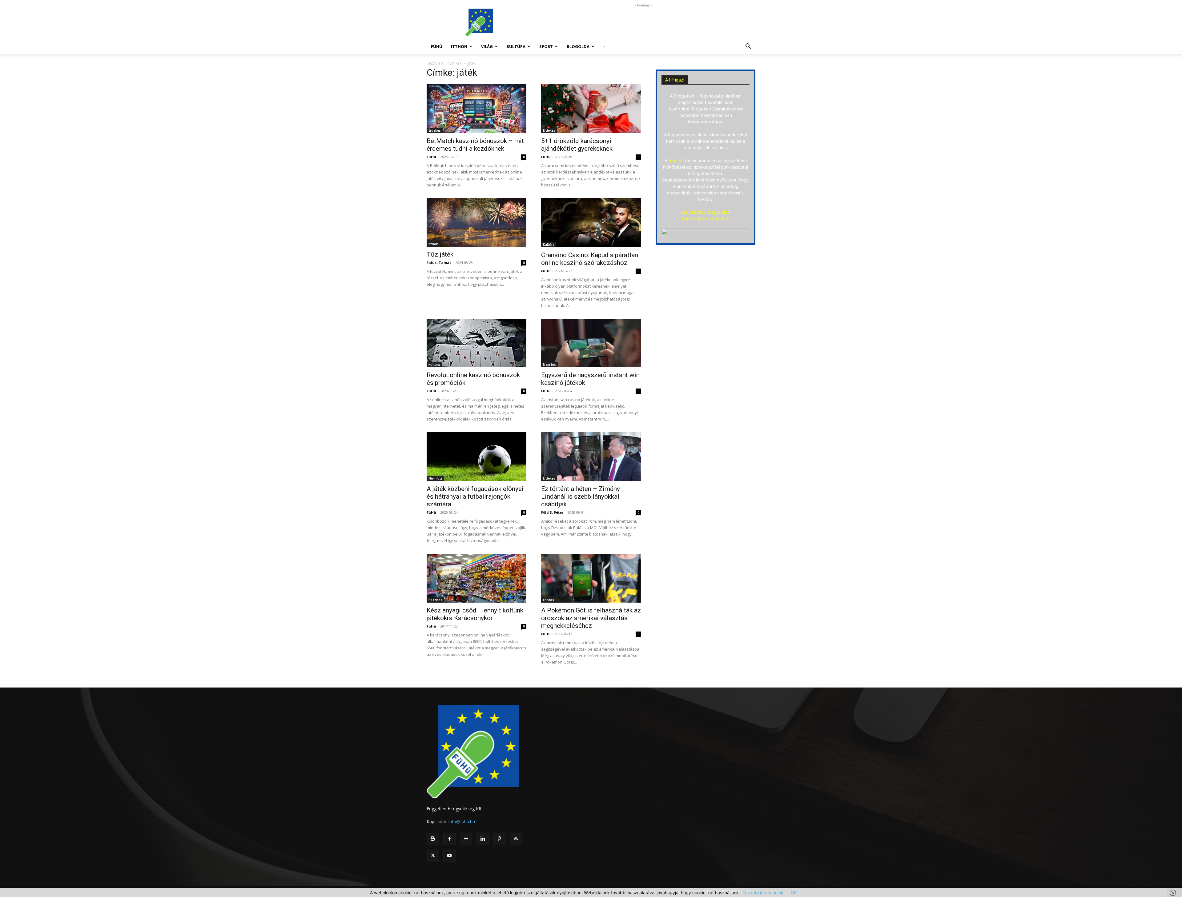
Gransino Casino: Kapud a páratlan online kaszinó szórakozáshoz (589, 258)
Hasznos (435, 600)
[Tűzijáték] (476, 222)
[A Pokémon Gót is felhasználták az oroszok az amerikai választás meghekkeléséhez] (591, 578)
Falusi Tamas (439, 262)
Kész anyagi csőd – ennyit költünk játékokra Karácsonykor (475, 614)
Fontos (548, 600)
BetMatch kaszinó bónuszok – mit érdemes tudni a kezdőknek (475, 144)
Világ (487, 46)
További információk (762, 892)
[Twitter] (433, 856)
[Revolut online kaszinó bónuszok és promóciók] (476, 343)
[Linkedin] (482, 839)
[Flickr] (466, 839)
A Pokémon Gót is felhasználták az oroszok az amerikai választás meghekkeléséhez (591, 618)
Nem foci (550, 364)
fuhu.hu (676, 160)
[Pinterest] (499, 839)
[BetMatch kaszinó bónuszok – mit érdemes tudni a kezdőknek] (476, 108)
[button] (748, 47)
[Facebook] (449, 839)
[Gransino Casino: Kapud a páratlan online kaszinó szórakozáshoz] (591, 222)
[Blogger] (433, 839)
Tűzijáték (440, 254)
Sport (546, 46)
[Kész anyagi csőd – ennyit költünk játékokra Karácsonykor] (476, 578)
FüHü (436, 46)
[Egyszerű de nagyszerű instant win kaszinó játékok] (591, 343)
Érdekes (434, 130)
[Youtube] (449, 856)
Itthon (459, 46)
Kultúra (516, 46)
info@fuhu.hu (461, 821)
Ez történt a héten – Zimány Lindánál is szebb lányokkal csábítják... (580, 496)
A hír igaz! (674, 80)
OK (794, 892)
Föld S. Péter (552, 512)
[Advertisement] (643, 22)
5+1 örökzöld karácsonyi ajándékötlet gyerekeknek (577, 144)
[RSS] (516, 839)
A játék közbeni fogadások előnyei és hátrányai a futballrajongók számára (475, 496)
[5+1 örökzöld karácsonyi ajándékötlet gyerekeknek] (591, 108)
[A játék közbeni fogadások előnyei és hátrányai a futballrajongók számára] (476, 456)
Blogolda (578, 46)
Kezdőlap (435, 63)
